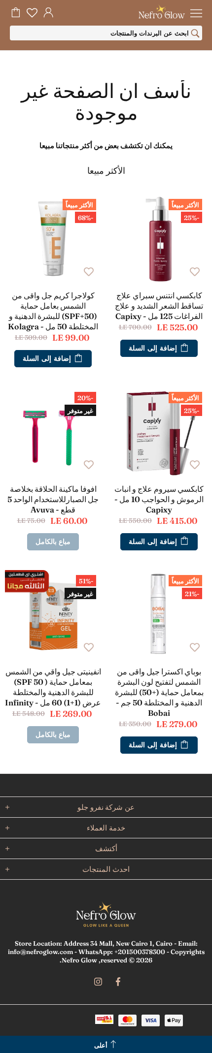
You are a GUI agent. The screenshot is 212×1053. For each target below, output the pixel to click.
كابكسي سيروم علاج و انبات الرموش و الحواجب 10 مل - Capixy (159, 499)
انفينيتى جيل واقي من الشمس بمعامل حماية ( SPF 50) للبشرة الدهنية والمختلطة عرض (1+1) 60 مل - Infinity (53, 687)
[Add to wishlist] (195, 271)
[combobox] (106, 33)
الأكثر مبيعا (106, 171)
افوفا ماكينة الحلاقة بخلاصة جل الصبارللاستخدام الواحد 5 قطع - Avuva (53, 499)
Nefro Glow (106, 914)
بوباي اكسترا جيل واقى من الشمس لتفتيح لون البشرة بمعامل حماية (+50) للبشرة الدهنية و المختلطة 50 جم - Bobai (159, 692)
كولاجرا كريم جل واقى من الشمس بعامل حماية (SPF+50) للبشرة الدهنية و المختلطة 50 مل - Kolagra (53, 310)
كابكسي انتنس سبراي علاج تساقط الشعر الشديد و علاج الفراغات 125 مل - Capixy (159, 305)
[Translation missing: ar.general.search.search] (195, 34)
